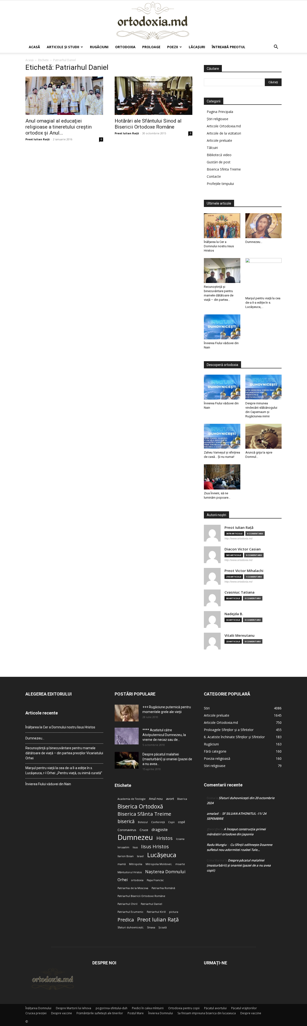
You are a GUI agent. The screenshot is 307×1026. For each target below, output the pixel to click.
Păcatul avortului (215, 1008)
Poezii (172, 47)
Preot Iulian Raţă (37, 139)
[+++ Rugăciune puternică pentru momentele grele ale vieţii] (127, 713)
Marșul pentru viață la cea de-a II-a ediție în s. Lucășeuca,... (262, 302)
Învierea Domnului (160, 1013)
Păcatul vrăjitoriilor (244, 1008)
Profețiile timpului (220, 183)
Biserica (182, 799)
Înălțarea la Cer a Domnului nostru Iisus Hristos (219, 246)
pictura (173, 912)
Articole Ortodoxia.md (224, 126)
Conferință (158, 822)
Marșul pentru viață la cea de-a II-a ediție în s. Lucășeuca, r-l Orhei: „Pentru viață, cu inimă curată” (63, 770)
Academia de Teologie (132, 799)
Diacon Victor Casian (242, 549)
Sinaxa (151, 927)
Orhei (123, 879)
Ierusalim (123, 847)
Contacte (214, 176)
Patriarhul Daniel (151, 904)
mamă (122, 864)
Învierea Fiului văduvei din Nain (48, 784)
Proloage (151, 47)
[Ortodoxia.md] (153, 20)
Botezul (143, 822)
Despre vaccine (61, 1013)
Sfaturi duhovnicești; (131, 927)
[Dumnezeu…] (263, 225)
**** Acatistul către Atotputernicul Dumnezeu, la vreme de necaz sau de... (164, 735)
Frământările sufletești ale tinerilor (100, 1013)
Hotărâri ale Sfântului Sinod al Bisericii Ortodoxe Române (148, 124)
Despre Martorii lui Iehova (73, 1008)
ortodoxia (137, 880)
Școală (163, 927)
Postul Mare (136, 1013)
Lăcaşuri (197, 47)
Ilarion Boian (126, 856)
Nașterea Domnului (165, 871)
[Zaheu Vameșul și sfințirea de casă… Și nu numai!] (222, 436)
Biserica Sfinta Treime (224, 169)
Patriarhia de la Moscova (133, 888)
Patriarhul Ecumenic (130, 912)
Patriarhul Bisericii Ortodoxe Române (141, 896)
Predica (126, 919)
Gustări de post (218, 162)
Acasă (34, 47)
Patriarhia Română (163, 888)
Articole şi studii (63, 47)
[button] (276, 47)
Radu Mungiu (216, 845)
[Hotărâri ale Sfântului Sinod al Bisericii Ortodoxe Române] (153, 96)
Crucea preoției (36, 1013)
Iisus (135, 847)
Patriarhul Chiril (127, 904)
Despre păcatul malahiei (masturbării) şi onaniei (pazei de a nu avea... (167, 759)
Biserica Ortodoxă (140, 806)
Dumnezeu (135, 837)
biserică (126, 821)
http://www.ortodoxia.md (238, 538)
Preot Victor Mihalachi (243, 570)
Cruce (144, 830)
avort (170, 798)
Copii (171, 822)
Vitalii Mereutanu (239, 635)
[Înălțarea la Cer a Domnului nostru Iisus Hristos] (222, 225)
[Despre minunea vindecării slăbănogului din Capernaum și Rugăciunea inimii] (263, 387)
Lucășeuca (161, 854)
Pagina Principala (220, 111)
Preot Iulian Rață (158, 919)
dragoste (160, 829)
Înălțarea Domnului (38, 1008)
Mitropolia (135, 864)
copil (181, 822)
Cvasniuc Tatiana (239, 592)
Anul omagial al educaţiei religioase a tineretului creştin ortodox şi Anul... (58, 127)
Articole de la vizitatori (224, 133)
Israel (140, 856)
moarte (180, 864)
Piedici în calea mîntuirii (148, 1008)
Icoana (180, 839)
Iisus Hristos (155, 846)
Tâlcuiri (212, 147)
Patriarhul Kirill (156, 912)
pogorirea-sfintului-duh (111, 1008)
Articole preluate (219, 140)
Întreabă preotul (228, 47)
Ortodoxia (125, 47)
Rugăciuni (99, 47)
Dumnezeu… (253, 242)
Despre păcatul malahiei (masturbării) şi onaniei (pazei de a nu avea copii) (239, 865)
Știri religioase (217, 119)
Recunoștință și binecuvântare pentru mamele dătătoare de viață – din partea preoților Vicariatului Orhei (64, 753)
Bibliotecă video (219, 155)
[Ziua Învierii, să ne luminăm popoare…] (222, 476)
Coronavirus (127, 830)
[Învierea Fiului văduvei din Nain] (222, 326)
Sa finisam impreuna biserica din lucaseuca (206, 1013)
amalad (212, 813)
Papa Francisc (155, 880)
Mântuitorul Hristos (130, 872)
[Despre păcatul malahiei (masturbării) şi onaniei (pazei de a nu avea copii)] (127, 760)
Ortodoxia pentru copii (184, 1008)
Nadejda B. (233, 614)
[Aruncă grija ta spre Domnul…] (263, 436)
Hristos (164, 838)
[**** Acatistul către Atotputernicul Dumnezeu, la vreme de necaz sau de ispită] (127, 736)
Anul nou (156, 798)
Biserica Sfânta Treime (144, 813)
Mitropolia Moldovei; (159, 864)
